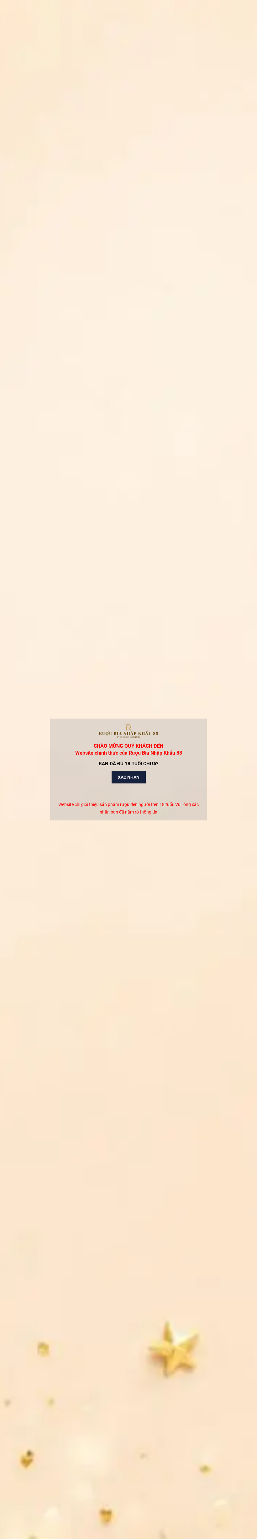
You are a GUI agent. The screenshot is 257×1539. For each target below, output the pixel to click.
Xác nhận (128, 777)
